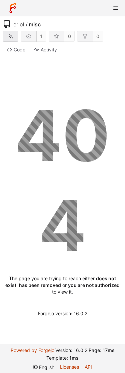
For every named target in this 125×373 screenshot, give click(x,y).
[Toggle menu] (116, 8)
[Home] (12, 8)
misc (35, 24)
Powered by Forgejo (32, 350)
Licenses (69, 367)
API (88, 367)
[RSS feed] (10, 36)
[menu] (43, 367)
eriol (18, 24)
